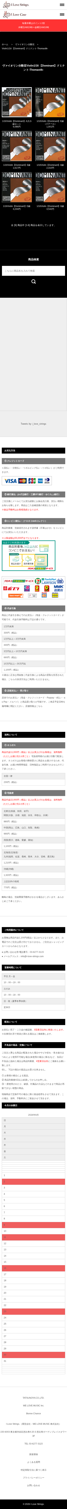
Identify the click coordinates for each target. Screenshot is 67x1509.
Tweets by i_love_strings (33, 423)
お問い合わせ (33, 1485)
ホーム (5, 44)
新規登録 (33, 1454)
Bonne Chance (33, 1413)
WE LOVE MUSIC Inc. (33, 1405)
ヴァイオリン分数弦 (24, 44)
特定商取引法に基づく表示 (33, 1470)
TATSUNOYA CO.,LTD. (33, 1398)
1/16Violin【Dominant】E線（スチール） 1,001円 (50, 124)
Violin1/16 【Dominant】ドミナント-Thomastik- (25, 48)
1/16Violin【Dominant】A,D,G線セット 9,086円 (16, 124)
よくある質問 (33, 1462)
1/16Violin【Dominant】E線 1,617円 (16, 166)
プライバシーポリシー (33, 1477)
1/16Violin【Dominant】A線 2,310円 (50, 166)
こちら (39, 706)
